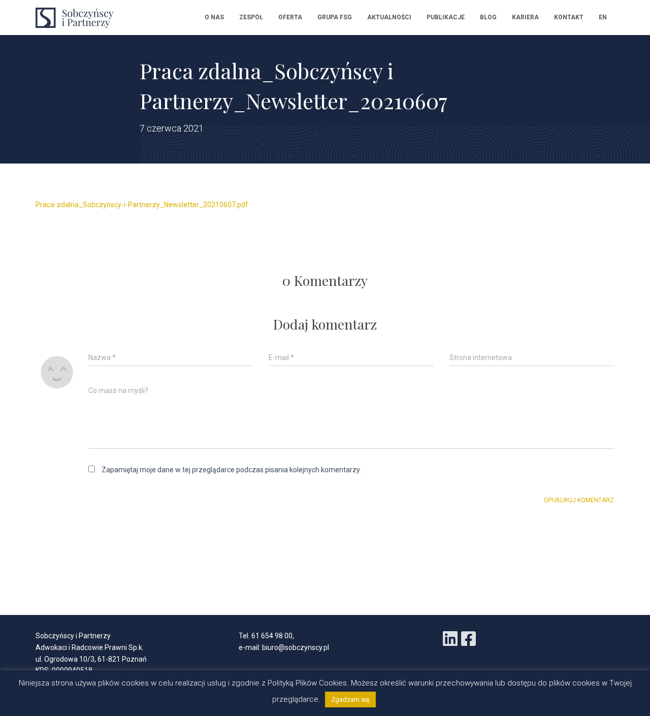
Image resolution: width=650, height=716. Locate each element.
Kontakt (568, 17)
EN (603, 17)
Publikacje (446, 17)
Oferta (290, 17)
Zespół (251, 17)
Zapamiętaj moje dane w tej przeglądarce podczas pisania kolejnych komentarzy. (231, 470)
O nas (214, 17)
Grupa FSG (334, 17)
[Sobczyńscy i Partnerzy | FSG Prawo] (77, 18)
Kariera (525, 17)
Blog (488, 17)
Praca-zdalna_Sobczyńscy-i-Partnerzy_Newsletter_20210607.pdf (142, 205)
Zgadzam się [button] (350, 699)
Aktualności (389, 17)
